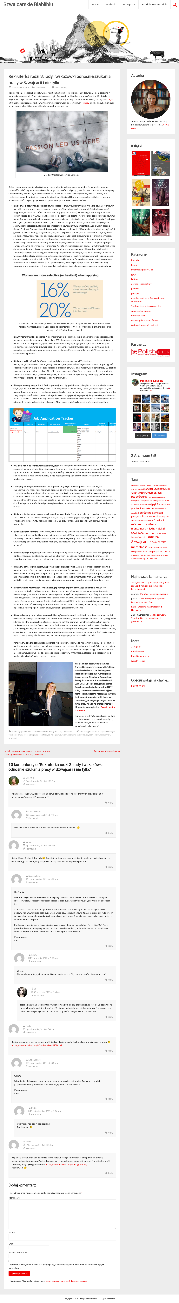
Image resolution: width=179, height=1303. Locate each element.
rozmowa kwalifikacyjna (78, 735)
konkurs (140, 508)
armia (149, 485)
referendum (139, 524)
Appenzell (143, 485)
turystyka (163, 551)
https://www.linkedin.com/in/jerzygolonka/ (66, 1164)
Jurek (28, 1141)
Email (12, 1243)
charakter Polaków (137, 489)
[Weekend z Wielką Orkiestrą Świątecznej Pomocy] (137, 408)
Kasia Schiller (39, 87)
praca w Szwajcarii (155, 520)
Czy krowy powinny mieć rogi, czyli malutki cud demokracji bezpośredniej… (150, 586)
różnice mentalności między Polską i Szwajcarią (148, 529)
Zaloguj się (136, 646)
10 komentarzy (61, 87)
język (133, 274)
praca (20, 735)
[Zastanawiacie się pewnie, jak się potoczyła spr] (146, 408)
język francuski (158, 504)
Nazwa (12, 1232)
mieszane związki (161, 509)
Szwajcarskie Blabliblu (28, 4)
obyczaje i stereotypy (141, 283)
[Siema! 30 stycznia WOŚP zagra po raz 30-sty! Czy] (165, 408)
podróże (135, 288)
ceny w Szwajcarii (161, 485)
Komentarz (14, 1197)
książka (150, 508)
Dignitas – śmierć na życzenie (154, 593)
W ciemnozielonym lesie (107, 751)
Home (95, 4)
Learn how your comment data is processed (66, 1280)
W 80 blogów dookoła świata (144, 320)
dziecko (162, 497)
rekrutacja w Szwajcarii (57, 735)
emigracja (136, 500)
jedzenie (147, 504)
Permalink (31, 784)
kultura (134, 279)
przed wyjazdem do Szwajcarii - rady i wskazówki (52, 731)
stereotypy (153, 536)
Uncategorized (138, 315)
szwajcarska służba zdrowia (158, 547)
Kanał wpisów (137, 651)
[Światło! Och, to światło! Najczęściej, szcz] (146, 399)
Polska (161, 516)
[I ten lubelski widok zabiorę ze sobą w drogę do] (165, 417)
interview (83, 731)
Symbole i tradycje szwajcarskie (146, 306)
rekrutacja (43, 735)
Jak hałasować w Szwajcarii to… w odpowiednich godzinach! (148, 618)
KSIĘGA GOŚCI (138, 686)
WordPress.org (138, 660)
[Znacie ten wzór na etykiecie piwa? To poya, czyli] (137, 399)
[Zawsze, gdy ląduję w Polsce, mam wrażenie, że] (155, 427)
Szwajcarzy (152, 551)
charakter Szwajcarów (154, 488)
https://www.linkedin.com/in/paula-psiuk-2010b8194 (36, 1045)
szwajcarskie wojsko (139, 552)
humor (134, 264)
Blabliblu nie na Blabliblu (154, 4)
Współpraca (129, 4)
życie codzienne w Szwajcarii (144, 325)
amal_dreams (137, 582)
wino (154, 555)
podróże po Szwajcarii (150, 512)
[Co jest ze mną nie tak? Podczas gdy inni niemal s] (155, 408)
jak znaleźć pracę (95, 731)
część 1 (111, 99)
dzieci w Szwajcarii (154, 497)
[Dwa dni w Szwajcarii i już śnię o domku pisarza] (155, 417)
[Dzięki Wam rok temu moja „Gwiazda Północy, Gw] (137, 417)
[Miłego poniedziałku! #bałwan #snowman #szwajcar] (155, 399)
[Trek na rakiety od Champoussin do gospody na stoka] (165, 399)
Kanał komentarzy (140, 656)
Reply (110, 802)
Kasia (133, 606)
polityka (135, 293)
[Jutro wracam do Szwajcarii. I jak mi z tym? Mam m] (137, 427)
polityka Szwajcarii (149, 516)
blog (153, 485)
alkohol (133, 485)
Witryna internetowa (19, 1252)
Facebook (111, 4)
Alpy (137, 485)
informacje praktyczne (21, 731)
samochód (143, 537)
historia (135, 260)
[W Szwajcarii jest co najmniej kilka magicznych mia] (146, 417)
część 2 (86, 102)
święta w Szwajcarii (149, 558)
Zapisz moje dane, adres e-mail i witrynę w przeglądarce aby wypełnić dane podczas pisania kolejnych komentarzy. (56, 1266)
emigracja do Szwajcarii (151, 500)
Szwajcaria (140, 541)
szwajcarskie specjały (141, 310)
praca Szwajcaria (31, 735)
